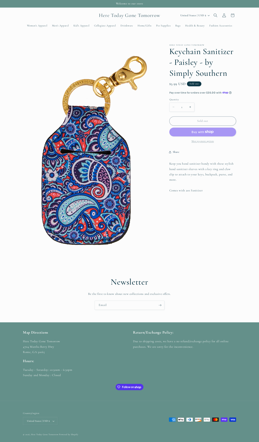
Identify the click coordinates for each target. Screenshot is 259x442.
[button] (215, 15)
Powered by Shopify (68, 434)
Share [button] (176, 152)
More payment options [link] (203, 141)
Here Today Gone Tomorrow (44, 434)
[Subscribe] (160, 305)
